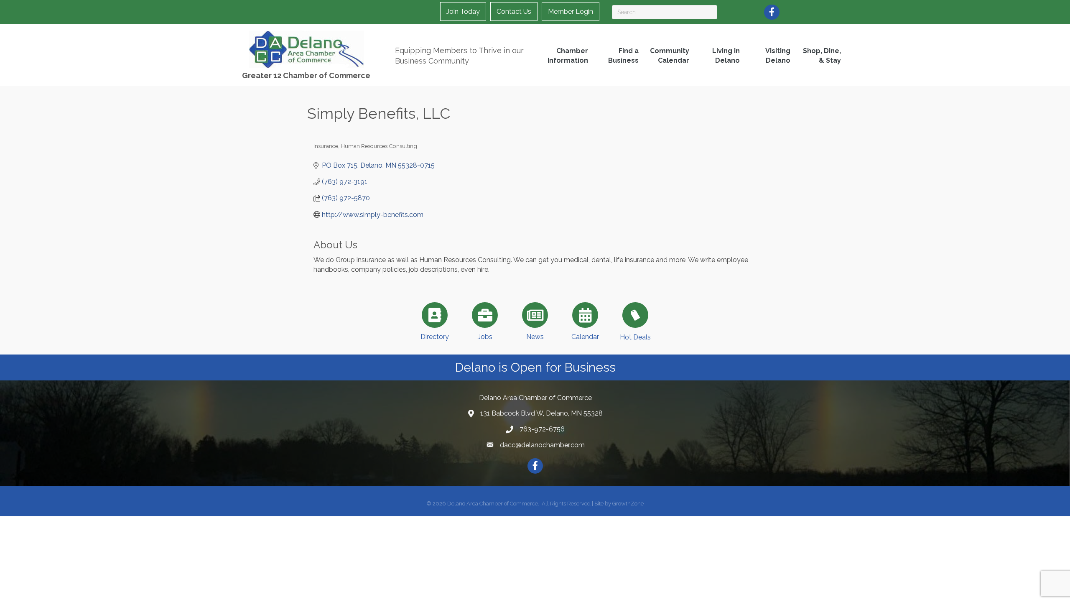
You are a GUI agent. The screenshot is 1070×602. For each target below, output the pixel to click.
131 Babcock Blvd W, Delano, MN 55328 (541, 413)
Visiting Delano (777, 55)
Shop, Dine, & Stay (822, 55)
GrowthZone (628, 503)
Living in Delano (726, 55)
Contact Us (514, 11)
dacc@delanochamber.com (542, 445)
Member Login (570, 11)
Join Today (463, 11)
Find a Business (623, 55)
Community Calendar (669, 55)
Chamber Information (568, 55)
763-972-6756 (542, 429)
